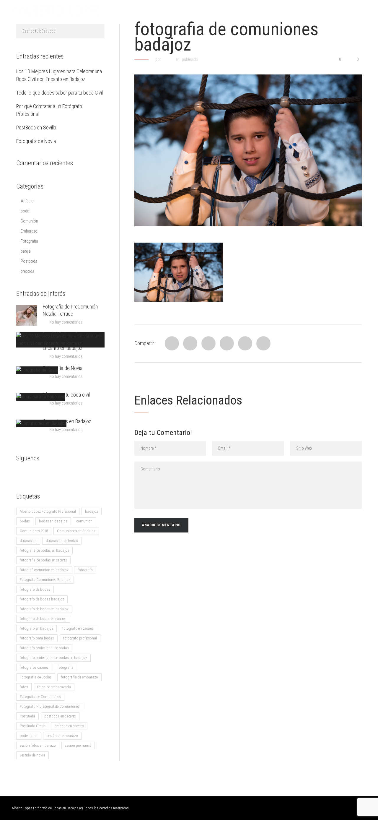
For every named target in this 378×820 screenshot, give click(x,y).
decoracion (28, 540)
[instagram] (56, 474)
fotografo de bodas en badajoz (44, 609)
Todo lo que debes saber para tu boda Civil (59, 93)
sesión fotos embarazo (38, 745)
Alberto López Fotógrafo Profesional (48, 511)
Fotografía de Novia (36, 141)
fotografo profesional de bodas (44, 648)
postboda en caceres (60, 716)
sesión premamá (78, 745)
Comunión (29, 221)
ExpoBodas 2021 (344, 12)
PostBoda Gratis (32, 726)
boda (25, 211)
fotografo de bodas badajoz (42, 599)
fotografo (85, 570)
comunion (84, 521)
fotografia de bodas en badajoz (44, 550)
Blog (236, 12)
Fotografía (29, 241)
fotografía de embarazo (79, 677)
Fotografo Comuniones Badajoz (45, 579)
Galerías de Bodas (198, 12)
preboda (27, 271)
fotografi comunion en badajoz (44, 570)
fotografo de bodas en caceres (43, 618)
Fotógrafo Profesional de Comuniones (49, 706)
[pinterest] (67, 474)
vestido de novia (32, 755)
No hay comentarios (66, 322)
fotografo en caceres (78, 628)
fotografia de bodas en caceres (43, 560)
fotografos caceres (34, 667)
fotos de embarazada (54, 687)
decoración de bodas (62, 540)
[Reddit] (227, 343)
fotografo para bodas (37, 638)
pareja (26, 251)
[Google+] (245, 343)
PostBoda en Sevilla (36, 127)
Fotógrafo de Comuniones (40, 696)
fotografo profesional (80, 638)
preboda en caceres (69, 726)
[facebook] (20, 474)
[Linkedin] (208, 343)
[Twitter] (190, 343)
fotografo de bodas (35, 589)
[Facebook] (172, 343)
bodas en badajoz (53, 521)
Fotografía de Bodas (36, 677)
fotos (24, 687)
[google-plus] (32, 474)
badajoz (91, 511)
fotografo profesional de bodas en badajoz (53, 657)
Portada (156, 12)
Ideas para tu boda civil (66, 395)
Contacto (264, 12)
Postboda (29, 261)
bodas (25, 521)
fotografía (66, 667)
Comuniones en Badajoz (67, 421)
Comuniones (301, 12)
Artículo (27, 201)
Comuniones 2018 (34, 531)
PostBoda (27, 716)
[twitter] (44, 474)
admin (168, 59)
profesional (29, 735)
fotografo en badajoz (36, 628)
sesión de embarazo (62, 735)
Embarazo (29, 231)
